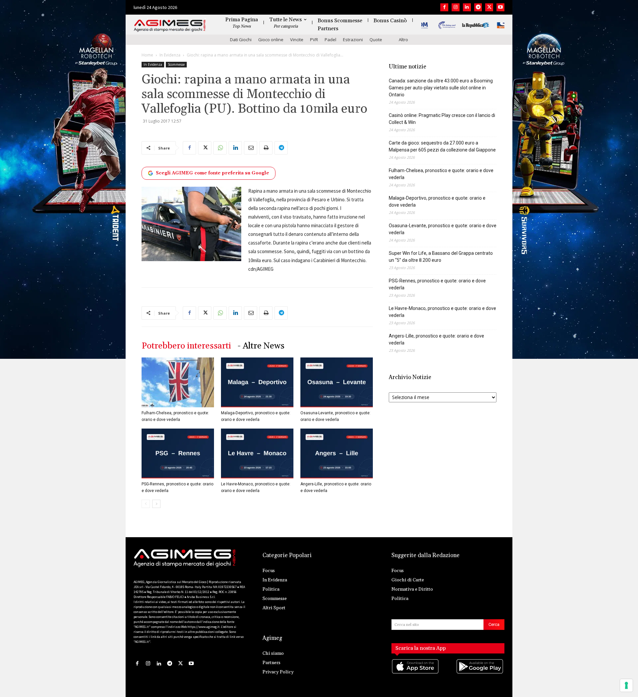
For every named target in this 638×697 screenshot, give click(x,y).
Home (147, 55)
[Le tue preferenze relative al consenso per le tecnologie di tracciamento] (626, 685)
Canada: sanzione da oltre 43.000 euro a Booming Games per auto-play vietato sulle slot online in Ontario (441, 87)
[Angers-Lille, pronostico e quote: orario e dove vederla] (336, 453)
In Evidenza (170, 55)
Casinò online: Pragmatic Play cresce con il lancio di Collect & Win (442, 119)
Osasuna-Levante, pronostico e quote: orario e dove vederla (442, 229)
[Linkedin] (467, 7)
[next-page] (156, 504)
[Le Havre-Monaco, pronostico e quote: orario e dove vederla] (257, 453)
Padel (330, 40)
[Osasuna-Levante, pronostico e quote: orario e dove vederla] (336, 382)
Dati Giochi (241, 40)
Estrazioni (353, 40)
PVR (314, 40)
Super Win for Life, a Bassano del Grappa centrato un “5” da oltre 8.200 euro (441, 256)
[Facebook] (444, 7)
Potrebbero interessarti (186, 346)
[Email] (250, 147)
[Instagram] (456, 7)
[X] (489, 7)
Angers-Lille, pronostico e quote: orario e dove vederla (436, 339)
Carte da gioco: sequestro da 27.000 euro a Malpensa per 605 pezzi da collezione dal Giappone (442, 146)
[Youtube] (500, 7)
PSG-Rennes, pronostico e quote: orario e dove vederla (437, 284)
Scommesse (176, 64)
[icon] (415, 673)
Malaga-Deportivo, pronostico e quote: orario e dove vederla (437, 201)
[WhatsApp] (220, 147)
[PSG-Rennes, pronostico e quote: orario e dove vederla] (178, 453)
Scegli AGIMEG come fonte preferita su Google (212, 173)
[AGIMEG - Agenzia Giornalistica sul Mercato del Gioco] (170, 25)
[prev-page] (146, 504)
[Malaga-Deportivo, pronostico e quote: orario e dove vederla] (257, 382)
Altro (403, 40)
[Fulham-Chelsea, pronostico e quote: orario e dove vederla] (178, 382)
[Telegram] (478, 7)
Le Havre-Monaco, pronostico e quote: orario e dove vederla (442, 312)
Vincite (296, 40)
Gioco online (270, 40)
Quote (376, 40)
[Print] (265, 147)
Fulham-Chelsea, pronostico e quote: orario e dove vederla (441, 174)
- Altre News (261, 346)
